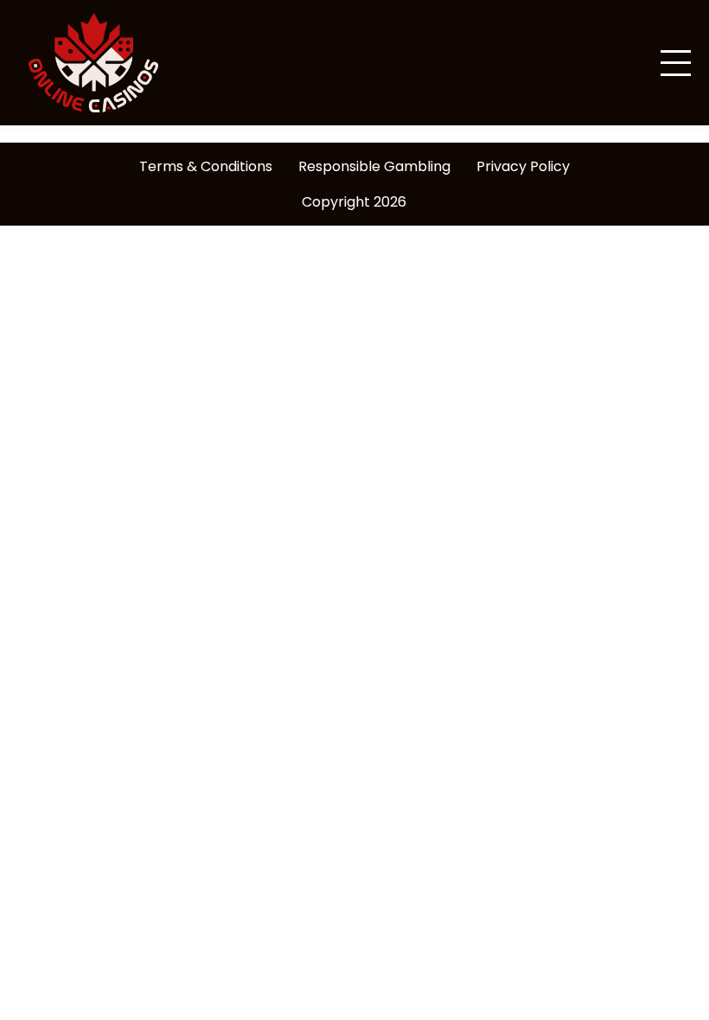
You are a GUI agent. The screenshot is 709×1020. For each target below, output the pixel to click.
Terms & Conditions (205, 166)
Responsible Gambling (374, 166)
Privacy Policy (523, 166)
